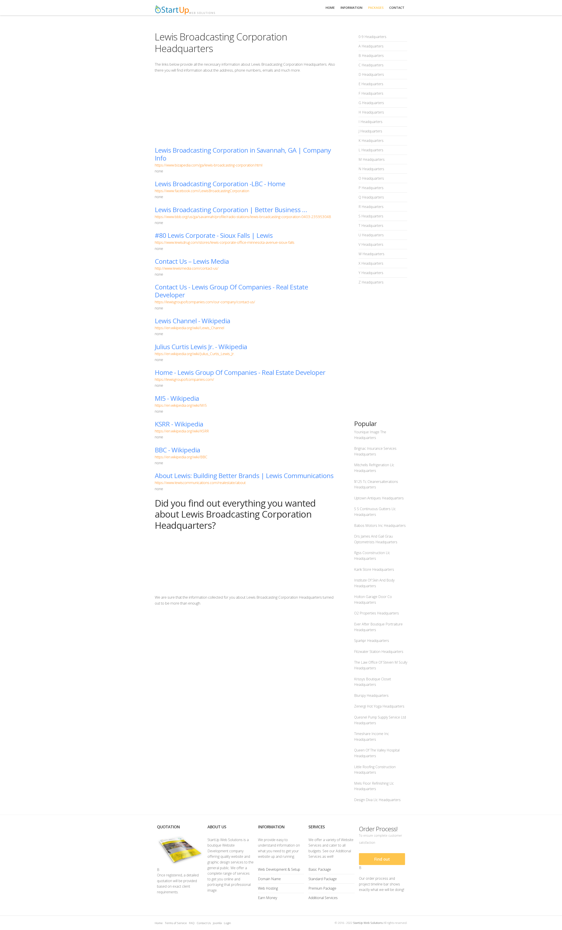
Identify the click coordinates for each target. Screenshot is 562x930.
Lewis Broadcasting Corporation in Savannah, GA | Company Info (243, 154)
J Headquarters (370, 131)
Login (227, 923)
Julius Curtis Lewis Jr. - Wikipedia (201, 346)
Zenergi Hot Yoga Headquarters (379, 706)
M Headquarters (371, 159)
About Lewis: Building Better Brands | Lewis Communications (244, 475)
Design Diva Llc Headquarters (377, 799)
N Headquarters (371, 168)
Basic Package (319, 869)
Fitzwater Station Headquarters (378, 651)
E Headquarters (370, 83)
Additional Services (323, 897)
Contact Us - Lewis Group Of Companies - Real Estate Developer (231, 290)
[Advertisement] (246, 109)
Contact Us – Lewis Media (192, 261)
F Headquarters (370, 93)
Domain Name (269, 878)
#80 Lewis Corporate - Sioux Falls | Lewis (214, 235)
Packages (376, 7)
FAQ (192, 923)
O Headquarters (371, 178)
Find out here (382, 860)
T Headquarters (370, 225)
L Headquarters (370, 150)
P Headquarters (371, 187)
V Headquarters (370, 244)
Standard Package (322, 878)
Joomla (217, 923)
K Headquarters (371, 140)
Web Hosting (268, 888)
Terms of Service (176, 923)
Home (159, 923)
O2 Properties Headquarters (376, 613)
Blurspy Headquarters (371, 695)
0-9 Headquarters (372, 36)
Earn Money (267, 897)
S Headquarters (370, 216)
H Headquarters (371, 112)
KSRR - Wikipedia (179, 423)
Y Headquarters (370, 272)
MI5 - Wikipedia (177, 398)
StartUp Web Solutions (368, 923)
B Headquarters (371, 55)
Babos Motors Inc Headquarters (380, 525)
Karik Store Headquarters (374, 569)
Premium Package (322, 888)
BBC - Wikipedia (177, 449)
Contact (396, 7)
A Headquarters (371, 46)
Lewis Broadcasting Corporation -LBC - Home (220, 183)
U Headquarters (371, 235)
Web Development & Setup (279, 869)
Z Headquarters (371, 282)
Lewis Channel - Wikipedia (192, 320)
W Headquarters (371, 253)
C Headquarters (371, 65)
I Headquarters (370, 121)
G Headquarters (371, 102)
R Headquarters (371, 206)
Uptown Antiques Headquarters (379, 498)
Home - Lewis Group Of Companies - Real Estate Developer (240, 372)
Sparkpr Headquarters (371, 640)
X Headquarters (370, 263)
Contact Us (204, 923)
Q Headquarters (371, 197)
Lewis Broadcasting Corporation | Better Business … (231, 209)
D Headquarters (371, 74)
